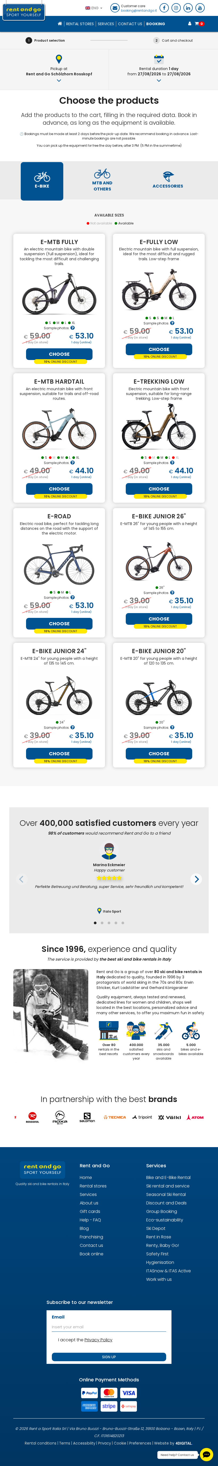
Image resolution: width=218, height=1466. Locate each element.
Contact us (91, 1245)
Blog (84, 1228)
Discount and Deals (166, 1203)
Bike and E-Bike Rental (168, 1177)
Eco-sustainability (164, 1220)
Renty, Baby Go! (162, 1245)
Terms (64, 1443)
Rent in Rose (158, 1237)
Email (58, 1317)
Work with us (159, 1279)
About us (89, 1203)
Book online (91, 1254)
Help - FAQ (90, 1220)
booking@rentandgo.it (139, 10)
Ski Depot (155, 1228)
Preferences (140, 1443)
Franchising (91, 1237)
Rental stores (80, 24)
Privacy (104, 1443)
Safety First (157, 1254)
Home (86, 1177)
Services (106, 24)
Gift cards (90, 1211)
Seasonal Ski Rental (166, 1194)
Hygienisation (160, 1262)
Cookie (120, 1443)
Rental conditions (40, 1443)
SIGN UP (109, 1357)
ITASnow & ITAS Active (168, 1271)
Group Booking (161, 1211)
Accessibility (84, 1443)
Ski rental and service (168, 1186)
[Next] (196, 879)
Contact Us (130, 24)
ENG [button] (95, 8)
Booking (155, 24)
